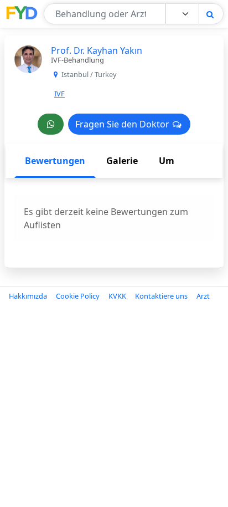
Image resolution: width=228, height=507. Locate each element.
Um (166, 161)
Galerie (122, 161)
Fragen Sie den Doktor (123, 124)
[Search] (210, 14)
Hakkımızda (28, 296)
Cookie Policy (78, 296)
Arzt (203, 296)
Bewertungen (55, 161)
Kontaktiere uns (161, 296)
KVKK (117, 296)
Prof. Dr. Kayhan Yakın (96, 50)
